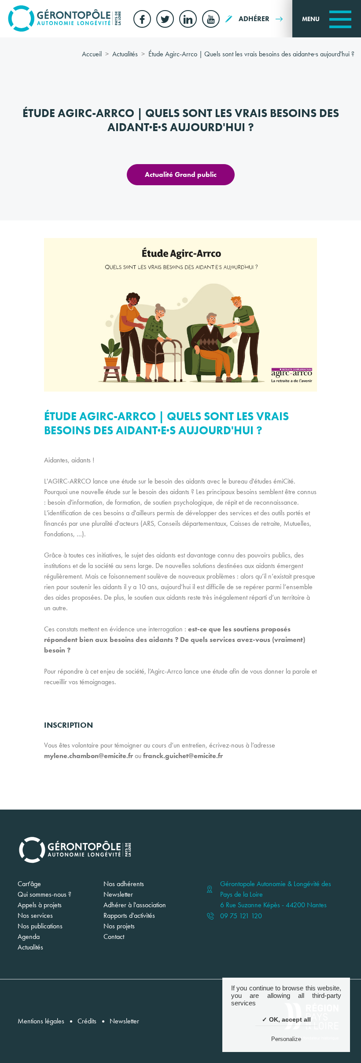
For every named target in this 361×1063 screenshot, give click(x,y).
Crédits (86, 1021)
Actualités (125, 54)
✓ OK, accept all (286, 1019)
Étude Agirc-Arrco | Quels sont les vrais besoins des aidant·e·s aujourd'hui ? (251, 54)
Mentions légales (41, 1021)
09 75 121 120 (241, 916)
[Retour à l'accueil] (64, 18)
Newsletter (124, 1021)
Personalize (286, 1039)
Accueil (92, 54)
